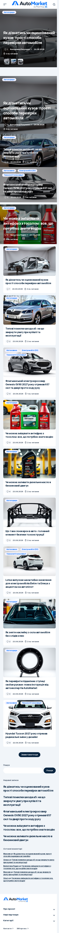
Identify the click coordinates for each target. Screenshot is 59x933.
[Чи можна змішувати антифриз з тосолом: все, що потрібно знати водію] (29, 224)
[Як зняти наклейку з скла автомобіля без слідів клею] (29, 613)
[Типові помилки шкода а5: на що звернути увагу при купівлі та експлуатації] (29, 38)
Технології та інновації (13, 175)
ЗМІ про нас (22, 928)
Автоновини (9, 170)
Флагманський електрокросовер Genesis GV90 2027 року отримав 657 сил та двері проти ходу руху (27, 815)
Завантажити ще (29, 754)
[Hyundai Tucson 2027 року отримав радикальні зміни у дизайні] (29, 715)
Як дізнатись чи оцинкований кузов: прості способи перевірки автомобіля (28, 788)
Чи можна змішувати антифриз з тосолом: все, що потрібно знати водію (29, 827)
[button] (5, 4)
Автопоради (9, 12)
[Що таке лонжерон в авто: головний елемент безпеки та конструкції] (29, 512)
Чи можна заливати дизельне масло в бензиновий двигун (27, 838)
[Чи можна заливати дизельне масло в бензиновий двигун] (29, 463)
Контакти (7, 928)
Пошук (6, 765)
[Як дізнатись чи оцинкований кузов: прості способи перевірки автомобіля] (29, 105)
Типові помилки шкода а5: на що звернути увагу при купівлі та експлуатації (24, 801)
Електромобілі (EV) (27, 170)
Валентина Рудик (11, 866)
